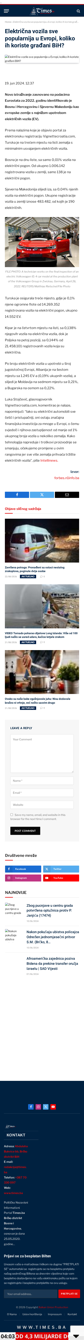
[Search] (78, 11)
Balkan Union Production (53, 1307)
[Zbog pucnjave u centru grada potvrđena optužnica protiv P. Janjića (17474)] (14, 909)
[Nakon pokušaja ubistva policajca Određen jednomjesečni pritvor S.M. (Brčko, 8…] (14, 935)
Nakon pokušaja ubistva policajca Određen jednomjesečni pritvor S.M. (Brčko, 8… (53, 937)
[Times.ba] (42, 11)
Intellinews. (49, 460)
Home (8, 21)
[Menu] (6, 11)
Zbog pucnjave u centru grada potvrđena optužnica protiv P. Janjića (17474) (50, 910)
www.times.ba (13, 1193)
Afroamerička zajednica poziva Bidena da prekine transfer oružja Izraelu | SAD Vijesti (52, 963)
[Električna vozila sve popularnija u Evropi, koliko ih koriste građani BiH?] (42, 61)
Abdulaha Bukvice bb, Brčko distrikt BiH (16, 1151)
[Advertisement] (42, 1026)
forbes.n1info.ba (66, 478)
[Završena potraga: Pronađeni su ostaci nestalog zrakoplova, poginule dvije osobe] (42, 541)
